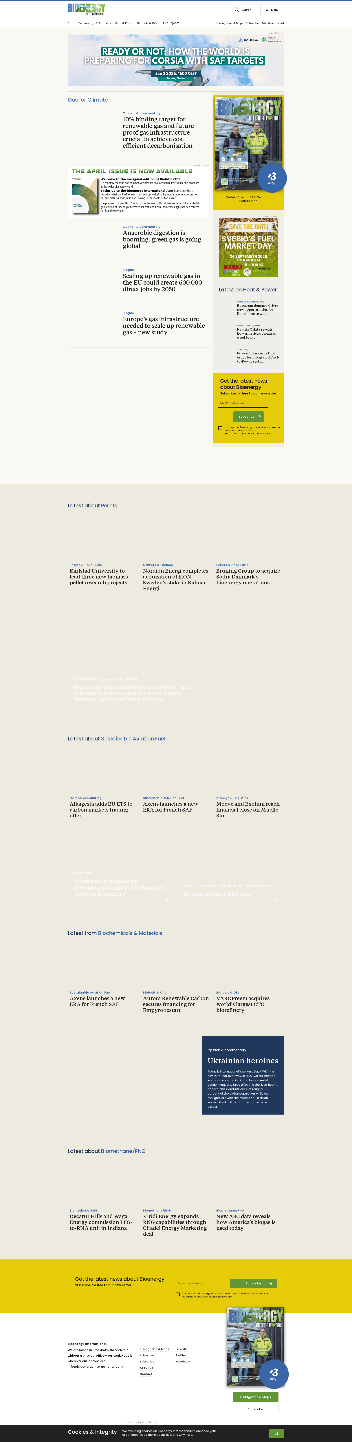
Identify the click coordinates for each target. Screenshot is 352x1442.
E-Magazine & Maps (255, 1397)
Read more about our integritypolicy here (249, 433)
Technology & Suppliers (94, 23)
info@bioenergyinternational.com (95, 1367)
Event (280, 23)
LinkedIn (182, 1349)
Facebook (183, 1361)
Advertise (268, 23)
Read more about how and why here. (166, 1435)
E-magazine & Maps (230, 23)
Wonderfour (150, 1422)
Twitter (181, 1355)
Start (71, 23)
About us (146, 1368)
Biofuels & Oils (147, 23)
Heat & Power (124, 23)
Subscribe (252, 23)
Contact (146, 1374)
